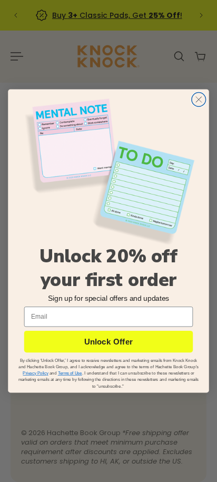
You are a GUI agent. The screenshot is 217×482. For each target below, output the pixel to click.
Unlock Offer (108, 341)
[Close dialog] (199, 100)
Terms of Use (70, 373)
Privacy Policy (35, 373)
